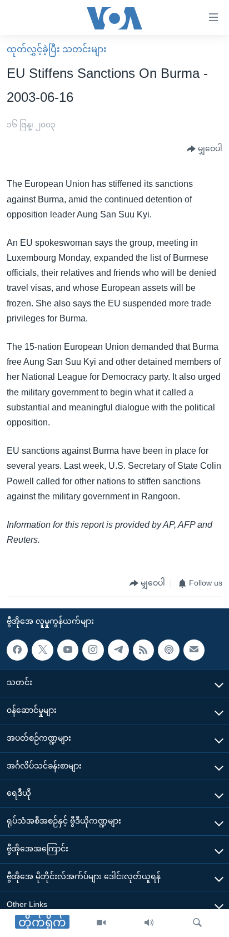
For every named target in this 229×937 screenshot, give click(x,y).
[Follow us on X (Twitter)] (42, 650)
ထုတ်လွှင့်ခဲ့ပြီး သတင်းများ (57, 49)
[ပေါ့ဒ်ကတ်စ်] (168, 650)
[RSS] (143, 650)
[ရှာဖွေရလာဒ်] (197, 923)
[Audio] (149, 923)
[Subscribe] (194, 650)
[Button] (204, 149)
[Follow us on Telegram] (118, 650)
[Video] (101, 923)
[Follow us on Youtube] (67, 650)
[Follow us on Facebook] (17, 650)
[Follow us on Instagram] (92, 650)
